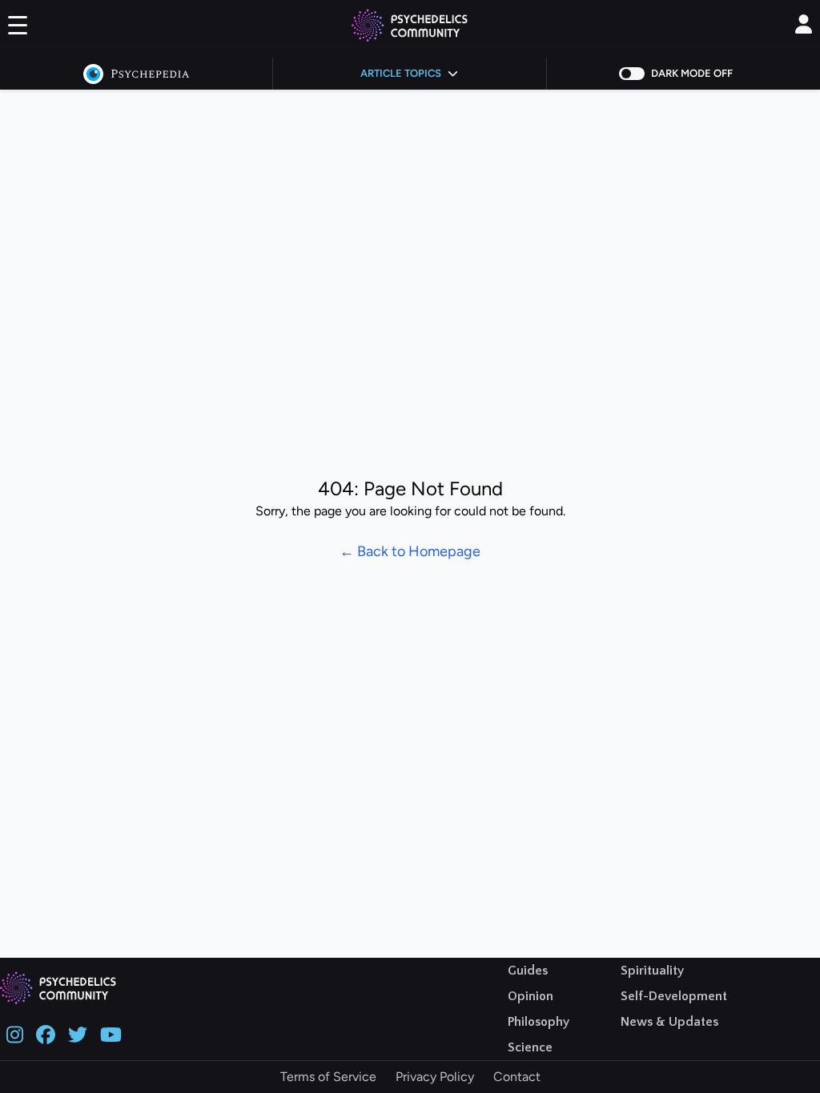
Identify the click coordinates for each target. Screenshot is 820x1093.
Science (530, 1047)
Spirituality (652, 970)
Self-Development (674, 996)
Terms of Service (328, 1076)
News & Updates (669, 1022)
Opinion (530, 996)
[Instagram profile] (15, 1033)
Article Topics (400, 73)
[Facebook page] (46, 1033)
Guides (528, 970)
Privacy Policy (435, 1076)
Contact (517, 1076)
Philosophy (538, 1022)
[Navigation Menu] (17, 28)
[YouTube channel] (111, 1033)
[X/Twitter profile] (78, 1033)
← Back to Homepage (410, 551)
